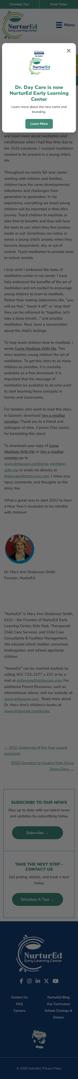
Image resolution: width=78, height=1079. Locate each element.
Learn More (39, 123)
